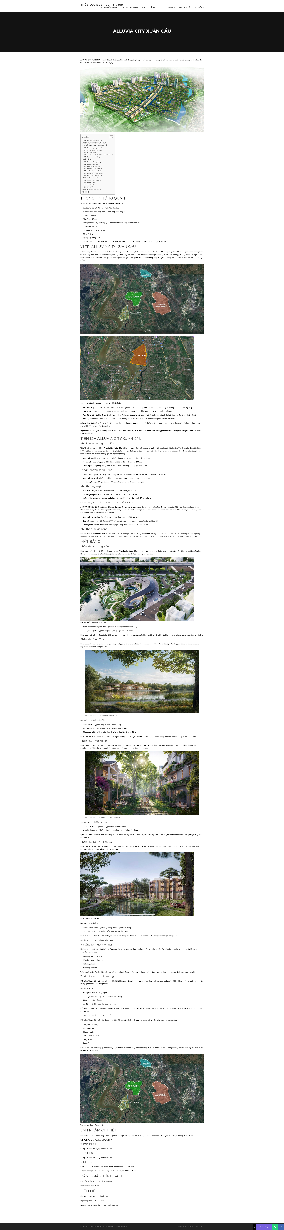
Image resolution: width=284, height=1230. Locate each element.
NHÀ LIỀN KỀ (90, 185)
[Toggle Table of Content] (110, 137)
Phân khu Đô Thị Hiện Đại (94, 169)
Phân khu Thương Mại (93, 166)
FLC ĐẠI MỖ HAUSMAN (109, 7)
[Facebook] (281, 1227)
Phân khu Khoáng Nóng (94, 162)
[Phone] (275, 1227)
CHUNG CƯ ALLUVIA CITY (94, 180)
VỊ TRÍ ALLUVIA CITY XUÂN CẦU (94, 143)
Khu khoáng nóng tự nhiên (95, 148)
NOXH (143, 7)
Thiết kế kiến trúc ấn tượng (95, 173)
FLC (161, 7)
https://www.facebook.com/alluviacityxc (103, 1205)
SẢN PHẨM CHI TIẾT (90, 178)
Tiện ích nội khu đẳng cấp (94, 175)
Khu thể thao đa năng (93, 157)
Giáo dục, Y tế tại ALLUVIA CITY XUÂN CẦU (99, 155)
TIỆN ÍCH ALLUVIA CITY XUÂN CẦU (95, 145)
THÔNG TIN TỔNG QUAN (92, 140)
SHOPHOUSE (91, 182)
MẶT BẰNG (87, 159)
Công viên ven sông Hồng (94, 150)
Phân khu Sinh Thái (92, 164)
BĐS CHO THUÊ (184, 7)
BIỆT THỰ (89, 187)
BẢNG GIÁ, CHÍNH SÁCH (92, 189)
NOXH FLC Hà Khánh (130, 7)
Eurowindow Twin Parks (89, 1186)
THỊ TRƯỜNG (199, 7)
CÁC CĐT (153, 7)
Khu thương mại (91, 152)
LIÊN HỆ (86, 192)
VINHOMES (171, 7)
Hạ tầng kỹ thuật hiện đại (94, 171)
